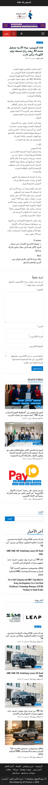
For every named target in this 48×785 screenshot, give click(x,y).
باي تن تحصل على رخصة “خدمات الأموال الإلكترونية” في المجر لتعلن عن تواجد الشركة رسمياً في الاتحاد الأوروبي (25, 493)
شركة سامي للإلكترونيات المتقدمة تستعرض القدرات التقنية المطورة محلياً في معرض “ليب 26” (24, 542)
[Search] (22, 33)
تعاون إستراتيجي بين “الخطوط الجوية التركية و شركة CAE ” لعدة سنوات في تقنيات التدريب (24, 413)
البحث (40, 511)
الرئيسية (38, 766)
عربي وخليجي (16, 403)
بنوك (15, 481)
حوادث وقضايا (25, 403)
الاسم (40, 326)
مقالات (38, 406)
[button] (43, 33)
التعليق (39, 289)
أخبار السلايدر (36, 400)
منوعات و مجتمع (28, 772)
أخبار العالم (28, 400)
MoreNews (15, 782)
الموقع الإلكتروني (36, 346)
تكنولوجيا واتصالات (35, 403)
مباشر (6, 33)
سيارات (22, 484)
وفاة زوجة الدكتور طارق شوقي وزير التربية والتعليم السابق (26, 259)
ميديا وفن (15, 484)
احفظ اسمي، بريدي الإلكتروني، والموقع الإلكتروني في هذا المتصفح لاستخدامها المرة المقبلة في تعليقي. (27, 359)
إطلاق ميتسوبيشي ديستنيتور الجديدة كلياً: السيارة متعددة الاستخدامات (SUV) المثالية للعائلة (26, 571)
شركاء (15, 769)
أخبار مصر (39, 42)
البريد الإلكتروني (36, 336)
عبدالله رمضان (36, 642)
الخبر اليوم (40, 58)
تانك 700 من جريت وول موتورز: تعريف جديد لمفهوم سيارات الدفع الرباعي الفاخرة (25, 712)
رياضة (16, 441)
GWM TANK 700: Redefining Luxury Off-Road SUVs (25, 674)
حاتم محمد (37, 418)
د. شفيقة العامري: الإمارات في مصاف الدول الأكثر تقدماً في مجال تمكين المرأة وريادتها (24, 245)
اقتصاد (18, 766)
